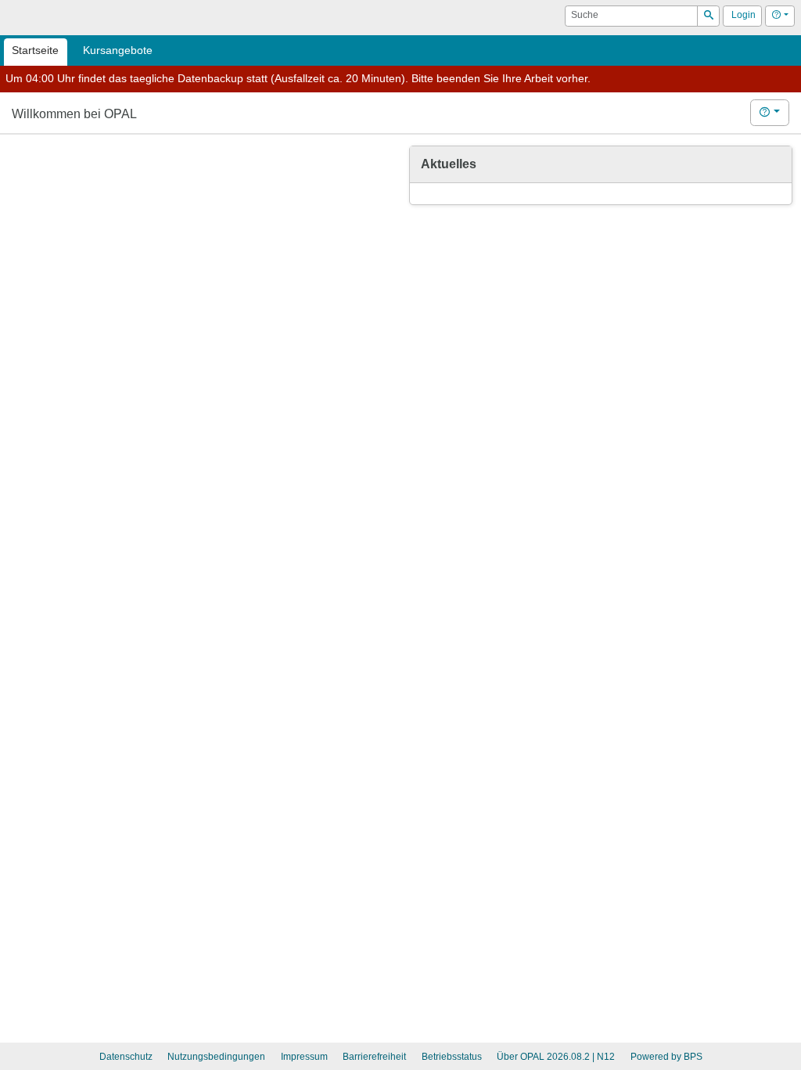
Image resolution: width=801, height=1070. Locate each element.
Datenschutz (126, 1056)
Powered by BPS (666, 1056)
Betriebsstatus (452, 1056)
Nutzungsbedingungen (216, 1056)
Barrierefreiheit (374, 1056)
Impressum (304, 1056)
